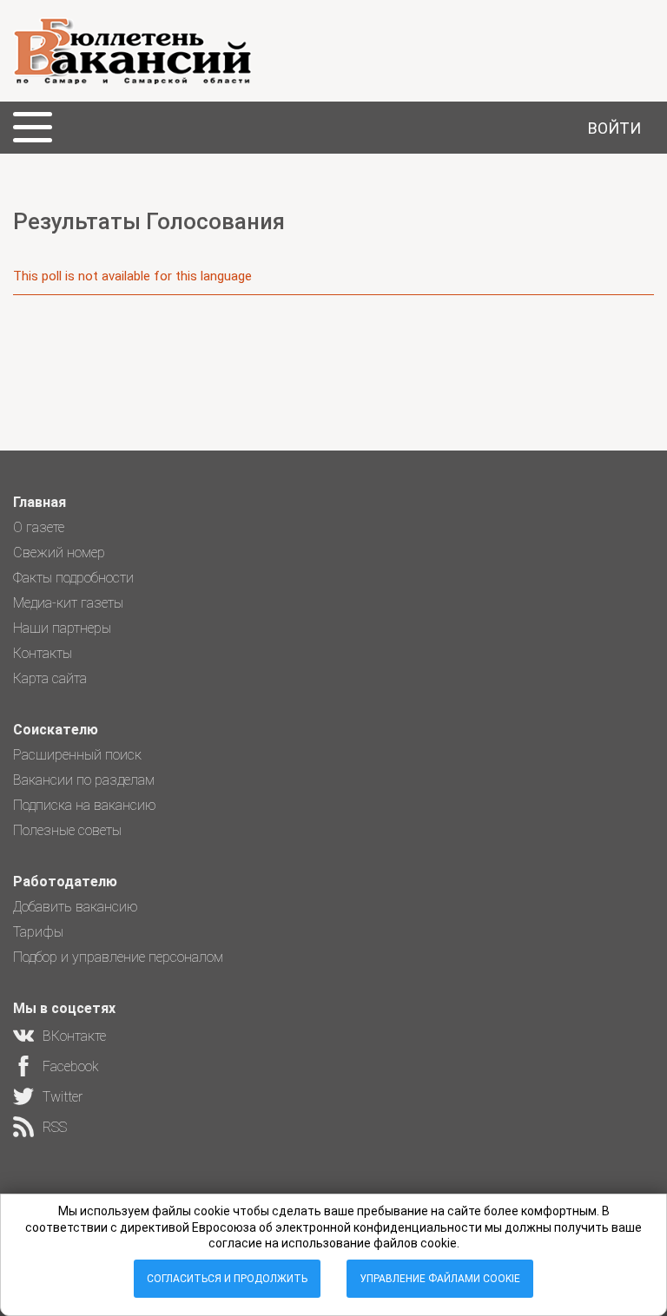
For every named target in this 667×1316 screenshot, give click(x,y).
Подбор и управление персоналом (118, 957)
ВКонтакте (74, 1036)
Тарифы (38, 932)
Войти (614, 128)
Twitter (63, 1097)
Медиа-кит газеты (68, 603)
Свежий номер (59, 552)
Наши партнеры (62, 628)
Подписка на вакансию (84, 805)
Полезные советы (67, 830)
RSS (55, 1127)
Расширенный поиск (77, 755)
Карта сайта (50, 678)
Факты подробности (73, 577)
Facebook (71, 1066)
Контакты (42, 653)
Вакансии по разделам (84, 780)
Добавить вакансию (75, 906)
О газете (38, 527)
